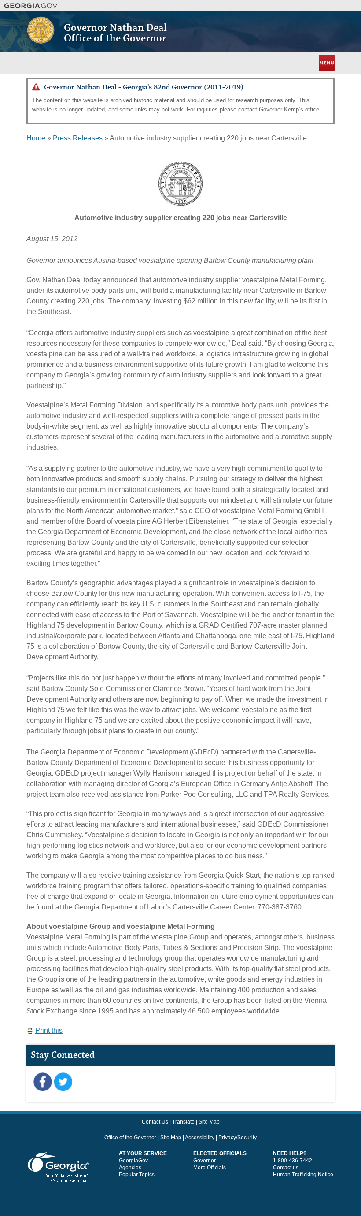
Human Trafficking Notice (303, 1175)
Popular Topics (137, 1175)
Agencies (130, 1167)
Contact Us (155, 1122)
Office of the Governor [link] (130, 1138)
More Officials (209, 1167)
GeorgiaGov (133, 1160)
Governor (204, 1160)
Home (35, 138)
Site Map (209, 1122)
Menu (326, 62)
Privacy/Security (237, 1138)
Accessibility (199, 1138)
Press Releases (78, 138)
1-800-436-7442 (292, 1160)
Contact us (285, 1167)
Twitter (62, 1082)
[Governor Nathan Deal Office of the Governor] (40, 40)
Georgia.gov (31, 5)
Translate (183, 1122)
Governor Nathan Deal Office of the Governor (115, 33)
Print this (49, 1030)
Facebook (42, 1082)
